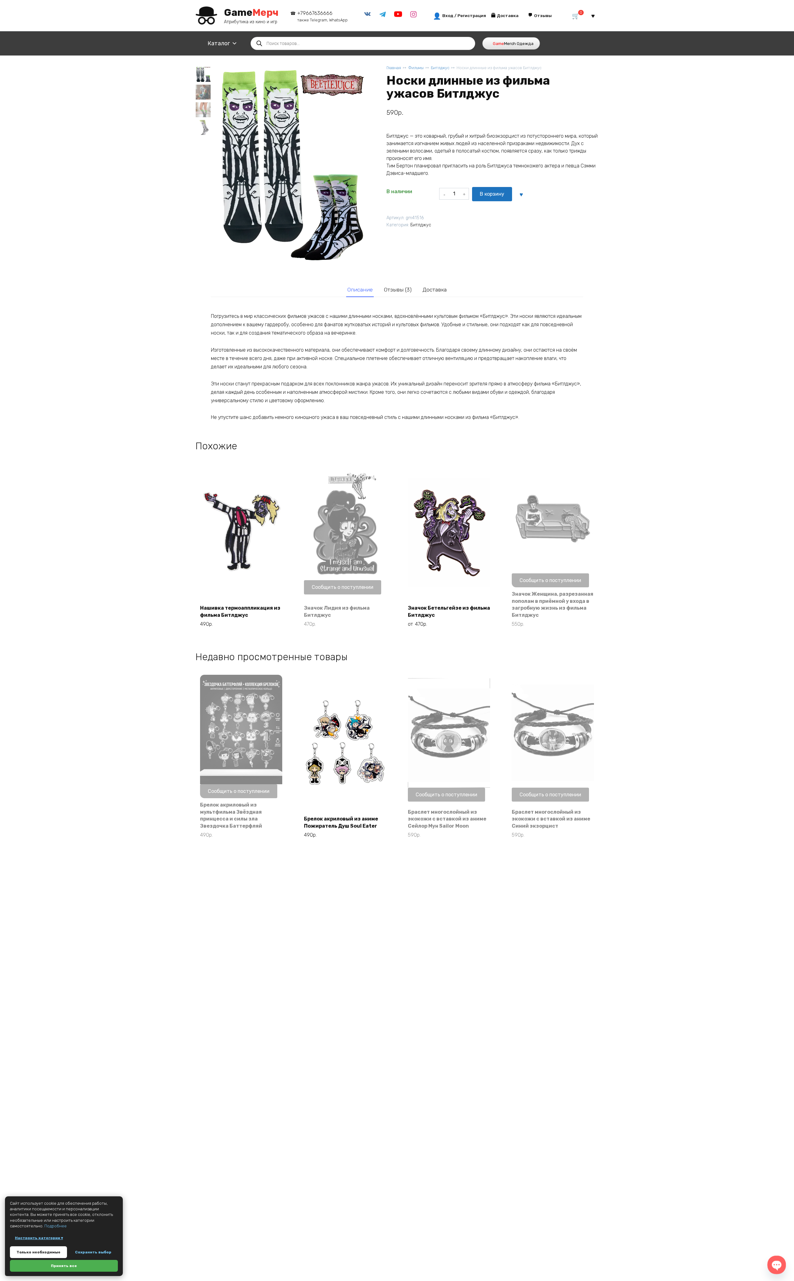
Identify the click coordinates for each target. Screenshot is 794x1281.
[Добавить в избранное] (521, 194)
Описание (360, 290)
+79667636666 (322, 16)
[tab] (360, 289)
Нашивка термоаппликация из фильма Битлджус (240, 611)
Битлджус (440, 67)
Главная (393, 67)
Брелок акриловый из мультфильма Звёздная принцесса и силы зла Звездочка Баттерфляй (231, 815)
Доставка (434, 290)
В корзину (492, 194)
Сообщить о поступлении (342, 587)
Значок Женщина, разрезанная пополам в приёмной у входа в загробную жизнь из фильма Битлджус (552, 604)
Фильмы (416, 67)
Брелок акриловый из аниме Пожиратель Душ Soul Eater (341, 822)
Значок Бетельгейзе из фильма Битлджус (449, 611)
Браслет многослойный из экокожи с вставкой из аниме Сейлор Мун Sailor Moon (447, 819)
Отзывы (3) (398, 290)
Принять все (64, 1266)
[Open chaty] (776, 1265)
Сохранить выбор (93, 1252)
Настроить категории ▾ (39, 1238)
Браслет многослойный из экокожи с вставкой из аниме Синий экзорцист (551, 819)
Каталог (218, 43)
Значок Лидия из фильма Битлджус (337, 611)
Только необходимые (38, 1252)
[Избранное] (593, 16)
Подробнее (55, 1226)
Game (251, 12)
